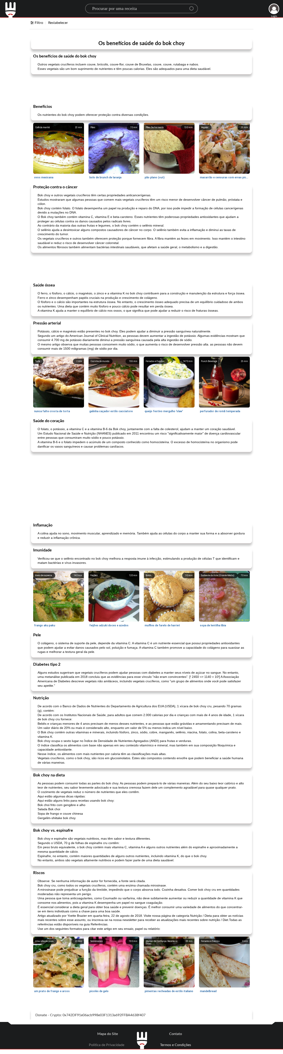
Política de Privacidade (106, 1045)
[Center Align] (193, 6)
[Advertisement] (141, 89)
